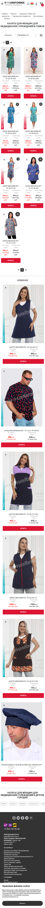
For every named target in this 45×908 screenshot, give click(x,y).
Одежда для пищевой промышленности (18, 856)
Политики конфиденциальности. (15, 896)
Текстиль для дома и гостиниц (15, 868)
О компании (8, 877)
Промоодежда (9, 858)
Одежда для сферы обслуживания (16, 851)
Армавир (23, 804)
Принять (22, 903)
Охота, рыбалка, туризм (12, 862)
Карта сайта (8, 844)
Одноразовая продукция (13, 874)
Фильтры (8, 35)
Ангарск (13, 804)
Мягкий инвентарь (10, 872)
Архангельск (34, 804)
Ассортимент (8, 847)
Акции (6, 880)
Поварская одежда (11, 854)
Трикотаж (7, 864)
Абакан (3, 804)
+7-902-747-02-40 (12, 829)
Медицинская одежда (12, 852)
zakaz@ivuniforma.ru (11, 836)
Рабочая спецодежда (12, 860)
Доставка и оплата (11, 882)
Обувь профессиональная (13, 866)
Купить (11, 96)
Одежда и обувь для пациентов (15, 870)
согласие (5, 893)
